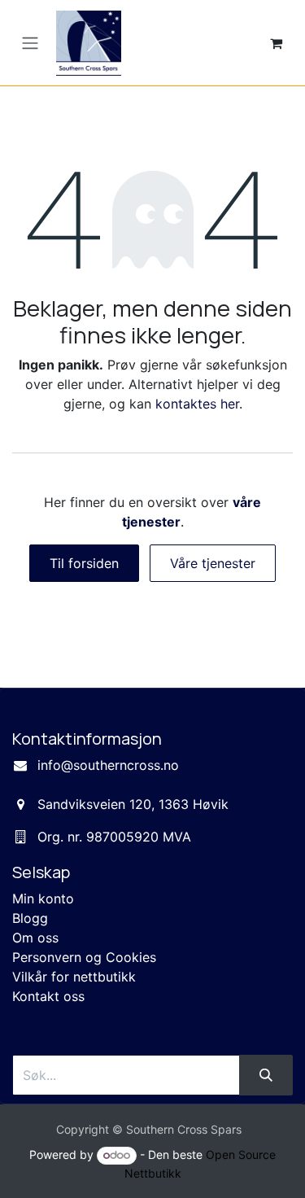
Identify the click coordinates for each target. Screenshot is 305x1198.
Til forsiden (84, 563)
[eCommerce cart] (276, 43)
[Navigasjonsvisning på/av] (30, 43)
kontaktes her (197, 404)
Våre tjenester (212, 563)
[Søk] (266, 1075)
